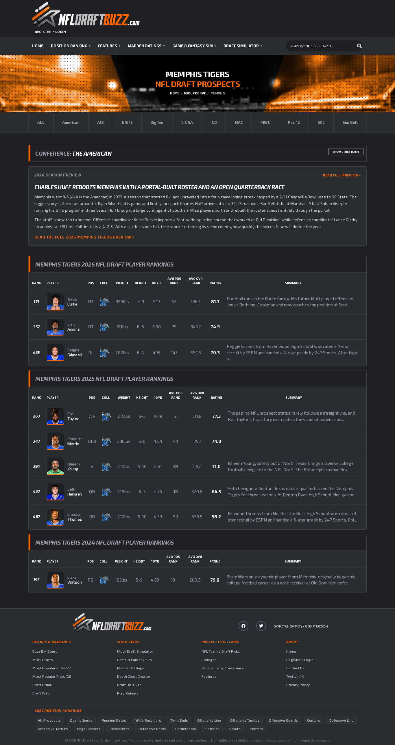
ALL (40, 122)
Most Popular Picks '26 (51, 676)
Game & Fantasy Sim (194, 46)
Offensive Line (209, 720)
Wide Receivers (148, 720)
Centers (313, 720)
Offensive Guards (283, 720)
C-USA (187, 122)
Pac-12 (294, 122)
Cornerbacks (185, 729)
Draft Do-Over (129, 685)
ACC (100, 122)
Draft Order (41, 685)
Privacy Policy (298, 685)
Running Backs (114, 720)
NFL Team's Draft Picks (221, 651)
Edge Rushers (88, 729)
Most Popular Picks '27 (51, 668)
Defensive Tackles (53, 729)
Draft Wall (41, 693)
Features (109, 46)
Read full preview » (342, 175)
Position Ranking (71, 46)
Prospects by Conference (223, 668)
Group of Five (195, 93)
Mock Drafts (42, 660)
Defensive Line (341, 720)
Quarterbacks (81, 720)
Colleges (209, 660)
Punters (256, 729)
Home (37, 46)
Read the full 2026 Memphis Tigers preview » (84, 237)
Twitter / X (295, 676)
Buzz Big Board (45, 651)
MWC (265, 122)
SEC (321, 122)
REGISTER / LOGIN (50, 31)
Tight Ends (179, 720)
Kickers (235, 729)
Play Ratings (128, 693)
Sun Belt (350, 122)
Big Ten (156, 122)
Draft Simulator (243, 46)
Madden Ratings (146, 46)
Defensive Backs (152, 729)
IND (214, 122)
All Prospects (49, 720)
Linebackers (119, 729)
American (71, 122)
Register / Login (299, 660)
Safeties (212, 729)
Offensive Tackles (245, 720)
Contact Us (295, 668)
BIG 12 (127, 122)
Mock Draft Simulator (135, 651)
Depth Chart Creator (133, 676)
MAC (239, 122)
